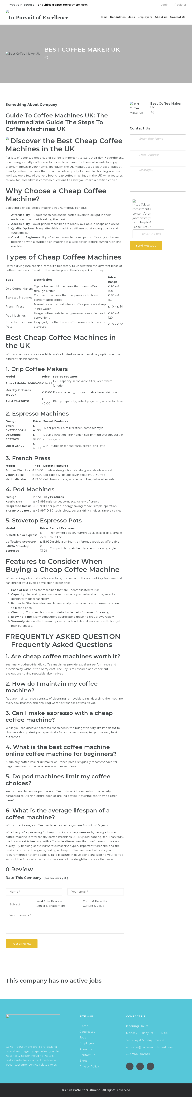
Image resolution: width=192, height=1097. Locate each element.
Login (164, 4)
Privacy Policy (89, 1066)
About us (161, 16)
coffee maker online (82, 322)
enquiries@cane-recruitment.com (63, 4)
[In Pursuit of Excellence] (37, 16)
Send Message (146, 245)
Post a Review (21, 943)
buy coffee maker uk (29, 762)
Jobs (131, 16)
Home (103, 16)
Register (179, 4)
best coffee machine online (58, 750)
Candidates (118, 16)
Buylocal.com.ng (89, 837)
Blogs (84, 1060)
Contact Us (177, 16)
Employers (145, 16)
